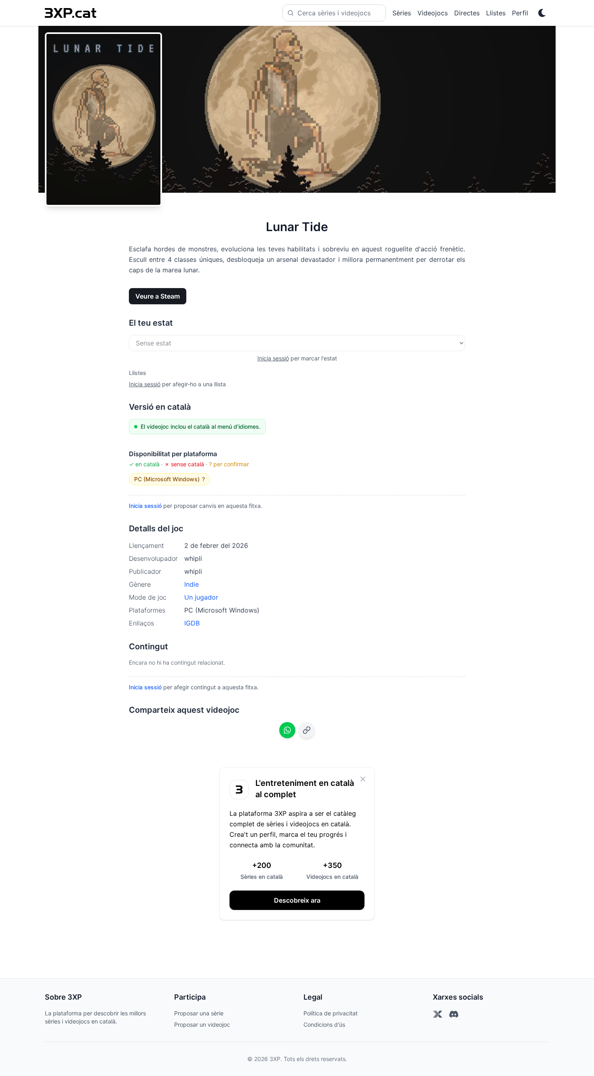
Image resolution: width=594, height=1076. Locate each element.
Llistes (496, 13)
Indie (191, 584)
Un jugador (201, 597)
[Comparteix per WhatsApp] (287, 730)
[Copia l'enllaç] (307, 730)
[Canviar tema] (542, 13)
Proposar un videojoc (202, 1024)
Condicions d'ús (324, 1024)
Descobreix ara (297, 900)
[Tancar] (362, 779)
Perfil (520, 13)
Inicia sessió (273, 358)
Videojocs (432, 13)
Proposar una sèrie (198, 1013)
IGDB (192, 623)
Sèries (401, 13)
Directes (467, 13)
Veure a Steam (157, 296)
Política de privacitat (330, 1013)
